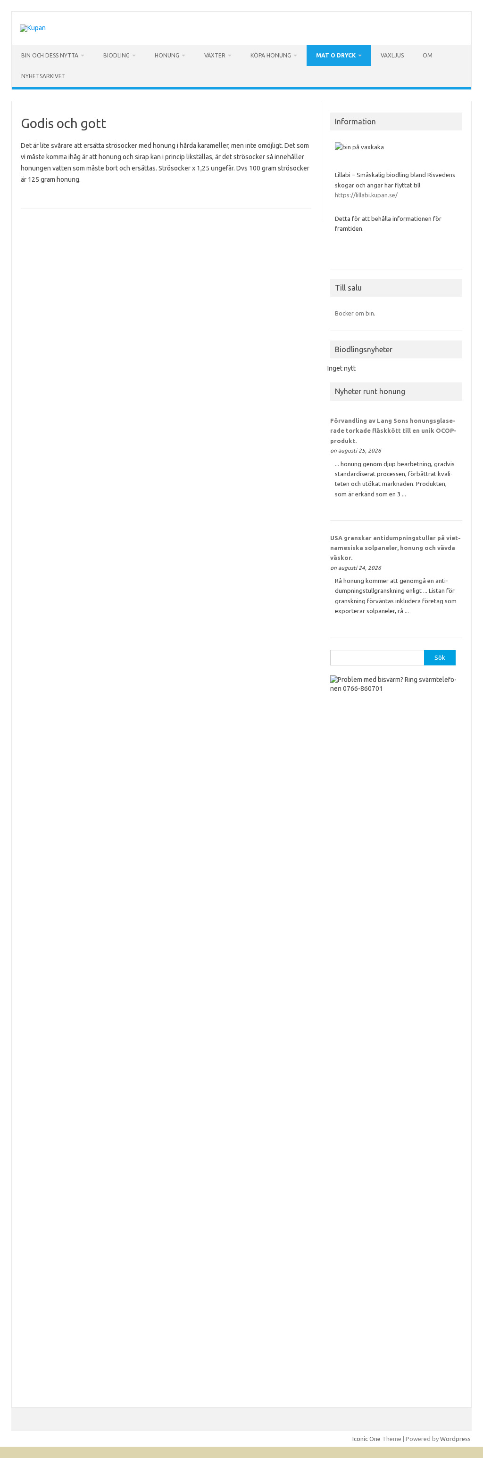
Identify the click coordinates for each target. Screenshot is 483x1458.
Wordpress (455, 1438)
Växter (214, 55)
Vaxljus (392, 55)
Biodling (116, 55)
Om (428, 55)
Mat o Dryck (336, 55)
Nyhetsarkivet (43, 76)
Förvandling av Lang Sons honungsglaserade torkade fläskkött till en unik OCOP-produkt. (393, 430)
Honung (167, 55)
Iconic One (366, 1438)
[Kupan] (33, 28)
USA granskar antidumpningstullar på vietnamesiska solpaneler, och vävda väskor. (395, 548)
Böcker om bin (354, 313)
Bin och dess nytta (49, 55)
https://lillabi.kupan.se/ (367, 195)
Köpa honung (270, 55)
